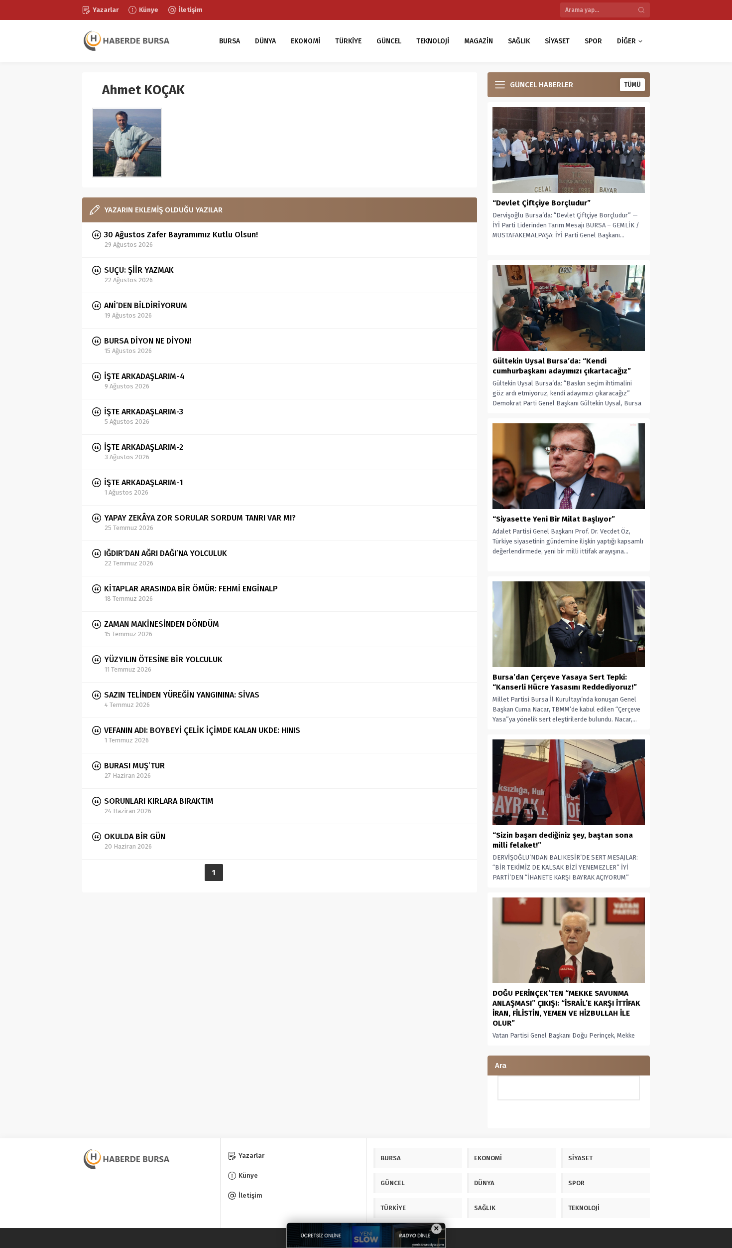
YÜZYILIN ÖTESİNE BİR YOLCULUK (163, 659)
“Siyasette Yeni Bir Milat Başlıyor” (553, 519)
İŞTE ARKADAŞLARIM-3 (143, 411)
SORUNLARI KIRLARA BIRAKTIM (159, 801)
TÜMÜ (632, 84)
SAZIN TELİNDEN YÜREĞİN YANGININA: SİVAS (181, 695)
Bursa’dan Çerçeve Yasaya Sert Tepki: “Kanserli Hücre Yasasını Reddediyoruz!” (564, 682)
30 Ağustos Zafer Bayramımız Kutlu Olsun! (181, 234)
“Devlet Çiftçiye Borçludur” (541, 202)
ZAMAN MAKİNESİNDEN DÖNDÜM (161, 624)
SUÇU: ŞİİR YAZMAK (139, 270)
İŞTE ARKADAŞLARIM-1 (143, 482)
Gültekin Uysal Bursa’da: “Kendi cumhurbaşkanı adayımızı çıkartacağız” (561, 366)
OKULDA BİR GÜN (134, 836)
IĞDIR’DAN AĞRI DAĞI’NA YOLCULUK (165, 553)
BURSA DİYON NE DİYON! (147, 341)
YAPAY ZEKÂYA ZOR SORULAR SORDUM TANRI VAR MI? (200, 518)
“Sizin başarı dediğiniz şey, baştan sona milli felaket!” (562, 840)
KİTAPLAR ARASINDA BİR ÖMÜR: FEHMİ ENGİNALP (191, 588)
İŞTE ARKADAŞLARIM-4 (144, 376)
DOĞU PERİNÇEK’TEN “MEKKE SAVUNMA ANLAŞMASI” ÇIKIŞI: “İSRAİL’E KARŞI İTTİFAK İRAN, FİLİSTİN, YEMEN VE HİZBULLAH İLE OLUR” (566, 1008)
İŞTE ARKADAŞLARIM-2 (143, 447)
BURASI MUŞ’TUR (134, 765)
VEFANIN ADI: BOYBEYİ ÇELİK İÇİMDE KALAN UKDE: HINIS (202, 730)
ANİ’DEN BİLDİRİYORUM (145, 305)
